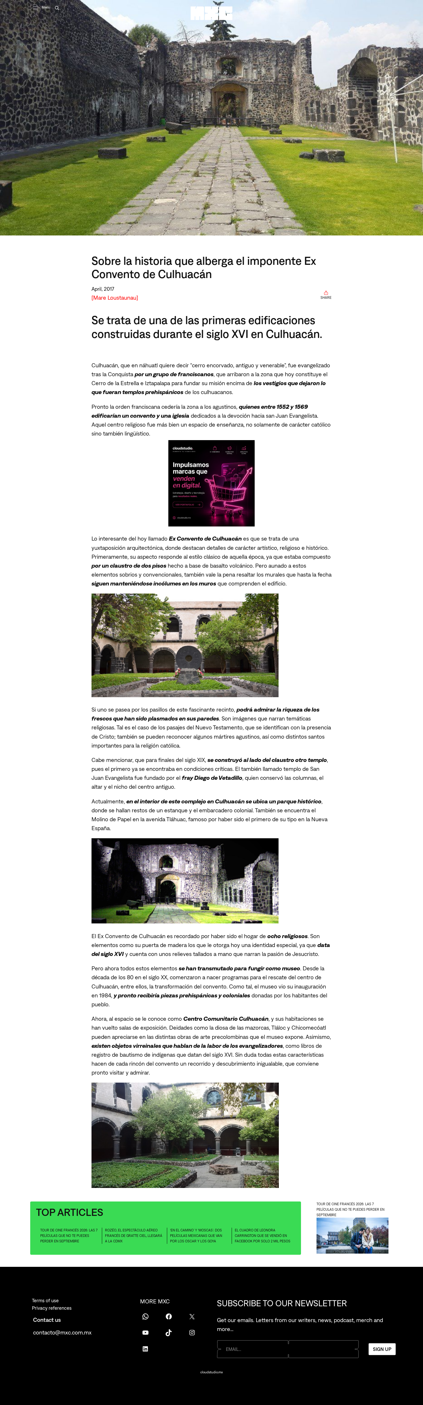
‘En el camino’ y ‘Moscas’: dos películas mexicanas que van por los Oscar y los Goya (196, 1235)
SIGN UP (382, 1349)
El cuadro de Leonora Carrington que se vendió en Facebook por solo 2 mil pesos (262, 1235)
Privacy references (52, 1308)
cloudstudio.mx (211, 1372)
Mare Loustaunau (114, 297)
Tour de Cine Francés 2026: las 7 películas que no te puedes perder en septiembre (69, 1235)
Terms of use (45, 1300)
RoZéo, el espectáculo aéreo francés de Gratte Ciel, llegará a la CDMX (133, 1235)
